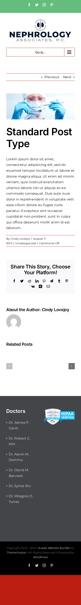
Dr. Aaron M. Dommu (19, 457)
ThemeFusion (16, 552)
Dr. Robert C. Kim (19, 441)
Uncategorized (25, 243)
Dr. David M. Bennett (19, 473)
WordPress (40, 557)
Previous (51, 77)
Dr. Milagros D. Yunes (21, 499)
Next (67, 77)
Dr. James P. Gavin (19, 425)
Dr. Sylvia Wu (20, 486)
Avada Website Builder (54, 548)
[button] (9, 366)
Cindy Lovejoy (20, 238)
